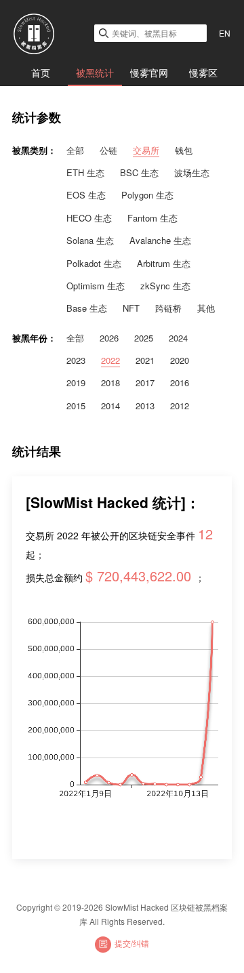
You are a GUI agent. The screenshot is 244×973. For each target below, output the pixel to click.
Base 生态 (86, 308)
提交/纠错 (132, 943)
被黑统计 (95, 72)
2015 (75, 405)
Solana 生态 (90, 240)
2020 (179, 360)
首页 (40, 72)
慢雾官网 (149, 72)
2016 (179, 382)
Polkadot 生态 (93, 263)
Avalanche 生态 (160, 240)
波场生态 (191, 172)
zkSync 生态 (165, 285)
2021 (145, 360)
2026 (109, 337)
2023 (75, 360)
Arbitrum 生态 (163, 263)
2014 (110, 405)
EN (224, 33)
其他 (206, 308)
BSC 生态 (139, 172)
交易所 (146, 150)
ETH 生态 (85, 172)
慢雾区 (203, 72)
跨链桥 (168, 308)
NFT (131, 308)
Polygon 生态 (147, 194)
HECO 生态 (89, 217)
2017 (145, 382)
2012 (179, 405)
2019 (75, 382)
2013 (145, 405)
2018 (110, 382)
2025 (143, 337)
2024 (178, 337)
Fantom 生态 (152, 217)
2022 (110, 360)
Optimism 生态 (95, 285)
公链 (108, 150)
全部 (75, 150)
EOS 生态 (86, 194)
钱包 (183, 150)
